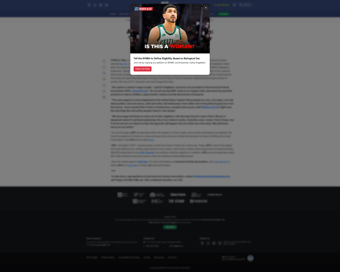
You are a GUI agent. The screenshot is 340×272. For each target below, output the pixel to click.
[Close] (206, 7)
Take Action (142, 69)
